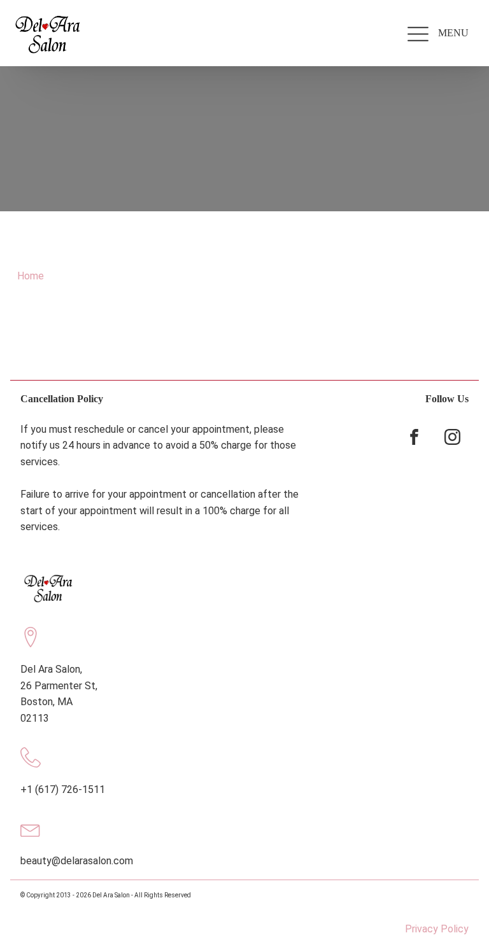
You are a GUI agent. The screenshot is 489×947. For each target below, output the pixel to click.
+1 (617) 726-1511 (62, 789)
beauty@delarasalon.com (76, 861)
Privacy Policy (437, 929)
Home (30, 276)
